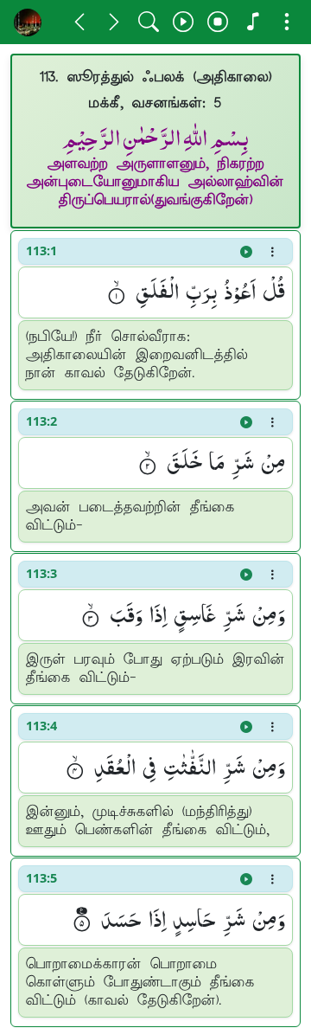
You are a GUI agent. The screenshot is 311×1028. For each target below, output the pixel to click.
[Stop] (217, 21)
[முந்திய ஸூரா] (79, 21)
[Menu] (286, 21)
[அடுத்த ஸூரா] (114, 21)
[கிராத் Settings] (252, 21)
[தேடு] (148, 21)
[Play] (183, 21)
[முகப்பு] (27, 22)
